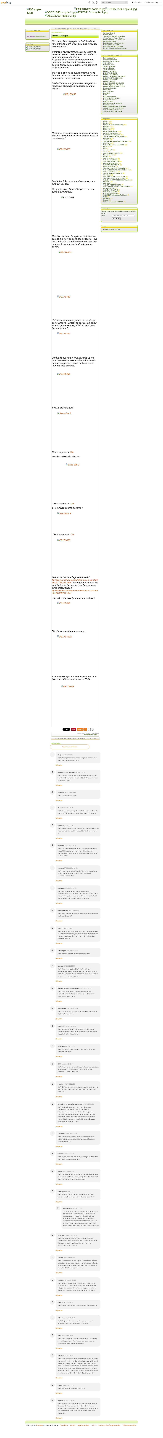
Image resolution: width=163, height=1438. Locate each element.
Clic (72, 452)
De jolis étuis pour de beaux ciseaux (115, 48)
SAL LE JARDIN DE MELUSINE (113, 136)
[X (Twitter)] (93, 2)
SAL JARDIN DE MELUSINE (112, 110)
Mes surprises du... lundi (111, 45)
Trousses (106, 140)
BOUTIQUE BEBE (109, 183)
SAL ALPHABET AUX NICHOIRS (113, 108)
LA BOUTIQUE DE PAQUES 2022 (114, 86)
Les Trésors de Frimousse (111, 229)
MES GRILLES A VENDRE (111, 98)
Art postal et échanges (110, 133)
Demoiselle (107, 138)
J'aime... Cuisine (108, 68)
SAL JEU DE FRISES (110, 160)
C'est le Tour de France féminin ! (113, 38)
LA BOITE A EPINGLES (110, 75)
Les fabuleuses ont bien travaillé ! (114, 43)
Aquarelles (106, 198)
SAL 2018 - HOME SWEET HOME (114, 176)
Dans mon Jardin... (109, 65)
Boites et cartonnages (110, 131)
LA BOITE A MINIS (109, 81)
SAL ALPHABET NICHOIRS (112, 185)
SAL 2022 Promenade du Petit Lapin (115, 195)
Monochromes (108, 101)
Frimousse (39, 1425)
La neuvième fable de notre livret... (114, 40)
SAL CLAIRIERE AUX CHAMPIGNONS (116, 170)
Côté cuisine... (108, 63)
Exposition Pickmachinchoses (113, 125)
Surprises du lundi (109, 33)
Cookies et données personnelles (109, 1425)
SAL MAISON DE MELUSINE (112, 111)
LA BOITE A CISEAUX (110, 73)
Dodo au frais (107, 35)
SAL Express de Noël (110, 158)
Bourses (106, 146)
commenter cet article (90, 734)
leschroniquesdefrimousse (112, 135)
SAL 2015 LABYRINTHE (111, 165)
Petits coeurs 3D (108, 105)
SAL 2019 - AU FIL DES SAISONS (114, 178)
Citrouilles (106, 175)
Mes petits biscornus (110, 100)
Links (105, 95)
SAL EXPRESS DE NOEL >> (86, 29)
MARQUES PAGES (109, 96)
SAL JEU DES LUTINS (110, 190)
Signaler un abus (83, 1425)
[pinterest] (97, 2)
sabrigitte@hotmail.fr (40, 36)
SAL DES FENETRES (110, 171)
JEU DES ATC (107, 150)
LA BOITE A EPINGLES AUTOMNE (114, 76)
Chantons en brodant (110, 60)
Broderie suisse (108, 155)
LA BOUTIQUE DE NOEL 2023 (113, 85)
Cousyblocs (107, 143)
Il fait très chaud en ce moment (113, 46)
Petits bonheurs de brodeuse (112, 103)
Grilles (97, 733)
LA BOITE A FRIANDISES (111, 80)
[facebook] (89, 2)
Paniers (105, 156)
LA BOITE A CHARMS (110, 71)
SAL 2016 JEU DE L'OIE (111, 161)
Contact (72, 1425)
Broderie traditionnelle (110, 163)
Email (103, 215)
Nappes (105, 200)
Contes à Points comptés (111, 61)
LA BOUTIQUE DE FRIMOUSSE (113, 83)
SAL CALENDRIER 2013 (111, 153)
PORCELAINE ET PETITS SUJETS (114, 106)
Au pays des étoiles (109, 41)
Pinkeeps (106, 182)
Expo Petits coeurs (109, 188)
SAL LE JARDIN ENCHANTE (112, 173)
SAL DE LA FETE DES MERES (113, 202)
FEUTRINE (106, 128)
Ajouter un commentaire (69, 747)
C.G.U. (94, 1425)
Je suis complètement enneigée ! (114, 36)
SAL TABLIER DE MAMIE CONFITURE (115, 141)
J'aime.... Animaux (109, 66)
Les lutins (106, 93)
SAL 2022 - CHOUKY (110, 192)
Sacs (105, 151)
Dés (104, 148)
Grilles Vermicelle (109, 166)
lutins (105, 197)
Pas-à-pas (106, 130)
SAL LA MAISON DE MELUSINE (113, 145)
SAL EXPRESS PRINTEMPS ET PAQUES (116, 187)
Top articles (64, 1425)
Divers (105, 123)
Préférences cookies (129, 1425)
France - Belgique (60, 36)
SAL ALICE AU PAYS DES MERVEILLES (116, 180)
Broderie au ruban (109, 58)
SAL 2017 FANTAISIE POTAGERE (114, 168)
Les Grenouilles (108, 91)
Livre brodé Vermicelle (110, 193)
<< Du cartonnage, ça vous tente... (66, 29)
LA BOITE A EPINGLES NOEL (112, 78)
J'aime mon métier (109, 70)
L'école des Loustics (109, 88)
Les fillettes (107, 90)
